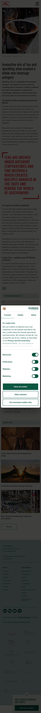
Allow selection (20, 394)
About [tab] (33, 315)
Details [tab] (20, 315)
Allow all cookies (20, 387)
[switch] (35, 362)
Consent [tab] (7, 315)
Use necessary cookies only (20, 402)
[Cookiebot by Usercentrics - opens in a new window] (28, 308)
